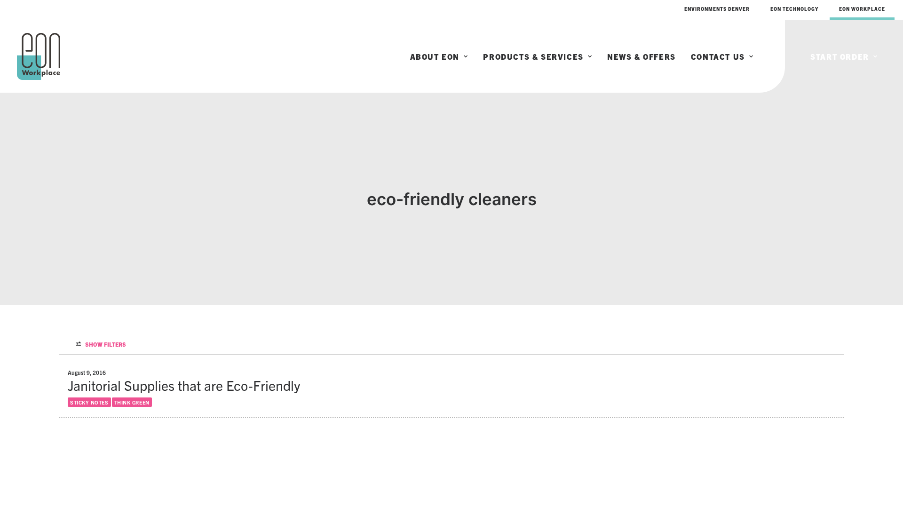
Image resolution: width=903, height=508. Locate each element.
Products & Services (533, 56)
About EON (434, 56)
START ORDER (839, 56)
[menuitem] (717, 8)
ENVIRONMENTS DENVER (717, 9)
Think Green (132, 402)
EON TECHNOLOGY (794, 9)
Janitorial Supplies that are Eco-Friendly (184, 385)
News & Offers (641, 56)
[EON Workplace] (38, 56)
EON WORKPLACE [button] (862, 9)
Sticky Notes (89, 402)
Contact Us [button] (718, 56)
